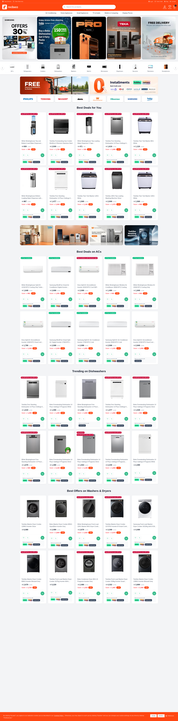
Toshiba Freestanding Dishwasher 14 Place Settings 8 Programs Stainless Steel (116, 462)
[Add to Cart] (42, 155)
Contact (174, 1)
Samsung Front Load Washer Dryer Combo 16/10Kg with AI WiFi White (144, 526)
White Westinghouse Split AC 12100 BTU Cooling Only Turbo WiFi (32, 287)
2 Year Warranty (19, 1)
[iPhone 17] (54, 38)
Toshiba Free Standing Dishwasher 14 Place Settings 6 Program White (60, 198)
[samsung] (115, 99)
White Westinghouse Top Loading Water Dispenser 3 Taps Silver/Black (88, 143)
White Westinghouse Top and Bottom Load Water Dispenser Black (31, 143)
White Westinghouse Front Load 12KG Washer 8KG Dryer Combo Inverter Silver (88, 526)
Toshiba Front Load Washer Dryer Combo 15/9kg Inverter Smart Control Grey (116, 581)
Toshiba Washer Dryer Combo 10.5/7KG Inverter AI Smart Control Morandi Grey (116, 526)
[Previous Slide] (5, 38)
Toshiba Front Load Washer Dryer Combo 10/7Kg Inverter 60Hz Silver (61, 581)
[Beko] (132, 99)
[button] (169, 715)
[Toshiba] (71, 235)
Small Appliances (82, 13)
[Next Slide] (173, 38)
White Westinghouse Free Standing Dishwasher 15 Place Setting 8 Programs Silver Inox (32, 462)
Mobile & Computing (111, 13)
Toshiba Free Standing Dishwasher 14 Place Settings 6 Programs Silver (115, 143)
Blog (167, 1)
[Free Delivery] (124, 38)
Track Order (159, 1)
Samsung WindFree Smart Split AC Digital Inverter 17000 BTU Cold (60, 342)
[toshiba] (28, 99)
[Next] (175, 68)
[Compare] (27, 155)
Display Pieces (127, 13)
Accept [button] (153, 715)
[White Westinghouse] (106, 235)
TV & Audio (96, 13)
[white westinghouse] (80, 99)
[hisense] (98, 99)
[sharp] (45, 99)
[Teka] (150, 99)
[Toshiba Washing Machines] (141, 235)
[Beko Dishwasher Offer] (19, 38)
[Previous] (2, 68)
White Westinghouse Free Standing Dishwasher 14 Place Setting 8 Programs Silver (87, 407)
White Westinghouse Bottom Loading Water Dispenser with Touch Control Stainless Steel (31, 198)
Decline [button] (161, 715)
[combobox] (89, 7)
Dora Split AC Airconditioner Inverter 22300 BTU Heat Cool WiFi (143, 342)
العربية (151, 1)
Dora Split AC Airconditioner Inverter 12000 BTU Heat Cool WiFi (31, 342)
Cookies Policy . (59, 715)
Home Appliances (66, 13)
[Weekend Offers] (159, 38)
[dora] (63, 99)
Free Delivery (7, 1)
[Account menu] (164, 6)
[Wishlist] (169, 6)
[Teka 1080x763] (89, 38)
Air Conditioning (51, 13)
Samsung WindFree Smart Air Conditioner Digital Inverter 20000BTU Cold (59, 287)
